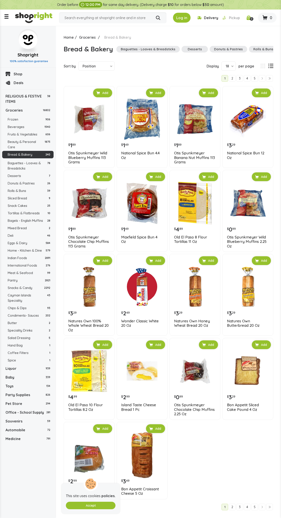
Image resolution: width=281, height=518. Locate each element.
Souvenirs (27, 421)
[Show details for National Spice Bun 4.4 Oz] (142, 119)
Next (262, 78)
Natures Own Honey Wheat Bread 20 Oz (192, 323)
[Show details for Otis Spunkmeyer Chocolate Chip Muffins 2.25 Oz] (195, 371)
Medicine (27, 439)
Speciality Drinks (29, 330)
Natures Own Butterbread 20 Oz (243, 323)
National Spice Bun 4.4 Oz (140, 155)
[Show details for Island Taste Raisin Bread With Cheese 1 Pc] (89, 455)
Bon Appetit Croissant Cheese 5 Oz (140, 491)
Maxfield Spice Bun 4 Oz (139, 239)
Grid (262, 66)
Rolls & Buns (29, 191)
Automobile (27, 430)
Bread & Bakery (29, 154)
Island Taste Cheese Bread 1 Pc (138, 407)
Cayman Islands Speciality (29, 298)
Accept (91, 505)
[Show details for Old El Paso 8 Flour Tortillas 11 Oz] (195, 203)
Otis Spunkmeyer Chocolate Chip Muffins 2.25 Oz (194, 409)
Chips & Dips (29, 308)
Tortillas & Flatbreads (29, 213)
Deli (29, 235)
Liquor (27, 368)
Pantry (29, 280)
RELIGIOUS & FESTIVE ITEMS (27, 99)
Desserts (29, 176)
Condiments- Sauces (29, 315)
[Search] (158, 18)
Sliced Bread (29, 198)
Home (69, 37)
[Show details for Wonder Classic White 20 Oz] (142, 287)
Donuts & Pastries (29, 183)
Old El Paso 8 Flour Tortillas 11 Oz (190, 239)
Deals (18, 83)
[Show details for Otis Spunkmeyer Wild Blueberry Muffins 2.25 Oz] (248, 203)
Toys (27, 386)
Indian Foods (29, 258)
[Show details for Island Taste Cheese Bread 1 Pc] (142, 371)
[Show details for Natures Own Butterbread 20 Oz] (248, 287)
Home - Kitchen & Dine (29, 250)
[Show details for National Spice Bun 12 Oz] (248, 119)
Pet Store (27, 403)
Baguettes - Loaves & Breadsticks (29, 165)
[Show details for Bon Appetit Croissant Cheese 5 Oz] (142, 455)
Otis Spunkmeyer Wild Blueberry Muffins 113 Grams (87, 157)
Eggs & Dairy (29, 243)
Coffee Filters (29, 353)
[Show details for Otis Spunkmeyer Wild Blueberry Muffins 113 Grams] (89, 119)
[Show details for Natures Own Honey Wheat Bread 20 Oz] (195, 287)
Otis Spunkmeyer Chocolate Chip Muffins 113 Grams (88, 241)
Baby (27, 377)
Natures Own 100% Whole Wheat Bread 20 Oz (88, 325)
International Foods (29, 265)
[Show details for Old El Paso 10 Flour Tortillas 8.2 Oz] (89, 371)
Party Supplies (27, 395)
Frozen (29, 119)
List (270, 66)
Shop (18, 74)
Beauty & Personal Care (29, 144)
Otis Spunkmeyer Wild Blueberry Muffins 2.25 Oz (247, 241)
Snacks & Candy (29, 288)
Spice (29, 360)
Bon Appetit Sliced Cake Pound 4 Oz (243, 407)
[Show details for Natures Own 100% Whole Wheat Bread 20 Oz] (89, 287)
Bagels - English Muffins (29, 220)
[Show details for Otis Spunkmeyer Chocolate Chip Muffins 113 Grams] (89, 203)
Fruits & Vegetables (29, 134)
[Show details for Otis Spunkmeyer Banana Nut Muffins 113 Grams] (195, 119)
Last (269, 78)
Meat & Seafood (29, 273)
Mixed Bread (29, 228)
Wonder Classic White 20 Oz (140, 323)
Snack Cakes (29, 206)
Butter (29, 323)
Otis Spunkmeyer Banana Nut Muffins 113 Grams (194, 157)
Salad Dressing (29, 338)
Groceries (27, 110)
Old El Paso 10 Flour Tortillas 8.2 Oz (85, 407)
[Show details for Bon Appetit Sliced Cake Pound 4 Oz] (248, 371)
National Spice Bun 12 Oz (245, 155)
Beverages (29, 127)
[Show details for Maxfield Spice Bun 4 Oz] (142, 203)
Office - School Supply (27, 412)
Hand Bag (29, 345)
